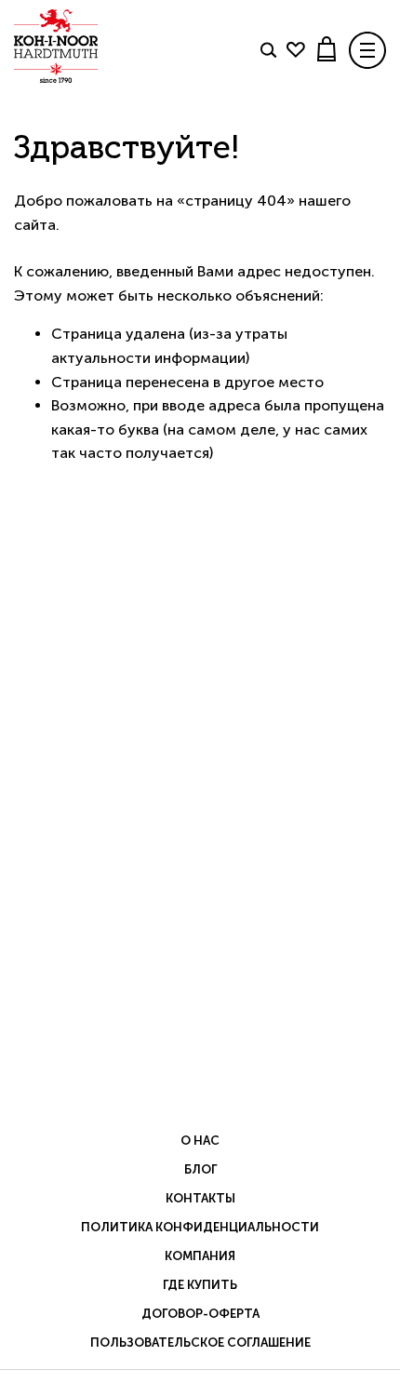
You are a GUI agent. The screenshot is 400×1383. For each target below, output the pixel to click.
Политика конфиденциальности (200, 1227)
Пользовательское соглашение (200, 1342)
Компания (200, 1256)
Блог (200, 1169)
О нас (200, 1141)
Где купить (200, 1285)
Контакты (200, 1198)
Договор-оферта (200, 1314)
